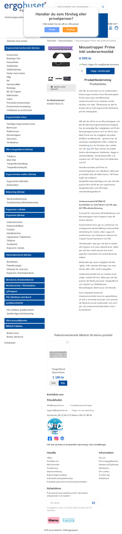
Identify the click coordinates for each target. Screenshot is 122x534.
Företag (71, 29)
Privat (52, 29)
